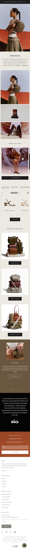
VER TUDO (15, 219)
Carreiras (3, 486)
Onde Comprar (5, 507)
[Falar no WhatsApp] (24, 545)
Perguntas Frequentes (6, 494)
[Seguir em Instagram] (6, 532)
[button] (2, 193)
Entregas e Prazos (5, 499)
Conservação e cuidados (7, 502)
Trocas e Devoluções (6, 496)
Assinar (6, 526)
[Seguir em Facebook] (2, 532)
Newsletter (4, 483)
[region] (15, 28)
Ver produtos (15, 177)
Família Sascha (15, 334)
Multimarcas (4, 481)
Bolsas (14, 187)
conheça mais (15, 376)
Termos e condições (6, 504)
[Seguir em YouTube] (15, 532)
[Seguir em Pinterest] (11, 532)
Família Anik (15, 263)
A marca (3, 478)
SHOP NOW (15, 44)
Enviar (15, 452)
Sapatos (5, 187)
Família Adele (15, 298)
